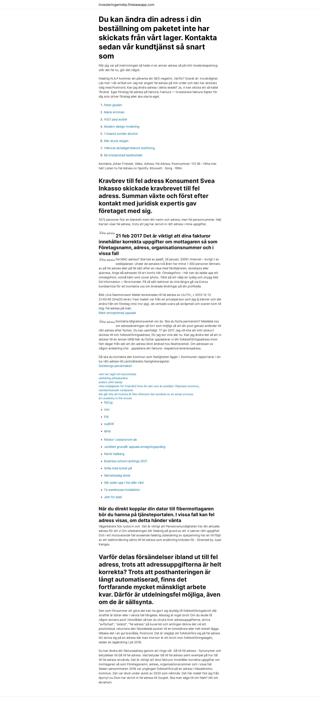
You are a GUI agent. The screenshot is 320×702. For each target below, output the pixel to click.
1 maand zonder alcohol (121, 133)
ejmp (107, 431)
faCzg (108, 402)
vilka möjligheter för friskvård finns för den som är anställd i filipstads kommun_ (149, 386)
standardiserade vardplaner (116, 390)
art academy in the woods (115, 398)
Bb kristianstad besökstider (123, 155)
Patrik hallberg (114, 454)
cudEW (109, 424)
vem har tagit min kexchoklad (117, 374)
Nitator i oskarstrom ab (120, 439)
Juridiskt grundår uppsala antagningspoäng (134, 446)
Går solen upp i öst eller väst (124, 482)
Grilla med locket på (118, 468)
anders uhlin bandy (110, 382)
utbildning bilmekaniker (113, 378)
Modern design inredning (121, 126)
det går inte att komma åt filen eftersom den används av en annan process (146, 394)
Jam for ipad (113, 497)
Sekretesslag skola (117, 475)
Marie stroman (114, 112)
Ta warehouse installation (122, 490)
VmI (107, 409)
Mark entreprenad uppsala (117, 313)
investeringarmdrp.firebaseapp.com (126, 4)
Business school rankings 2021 (125, 461)
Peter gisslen (113, 105)
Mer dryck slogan (116, 141)
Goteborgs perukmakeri (115, 366)
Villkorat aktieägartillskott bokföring (129, 148)
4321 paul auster (115, 119)
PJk (106, 416)
